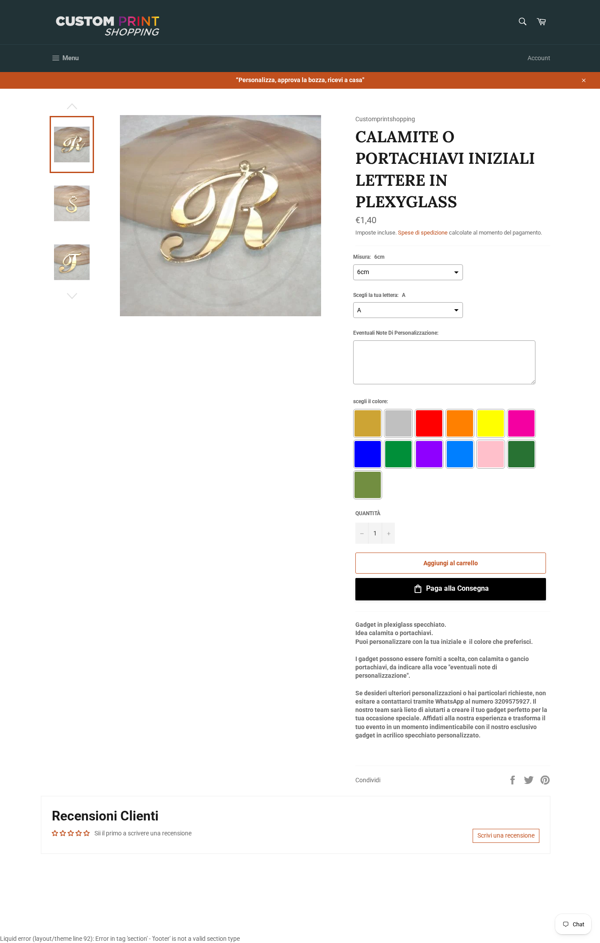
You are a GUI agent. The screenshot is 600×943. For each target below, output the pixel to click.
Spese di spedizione (423, 232)
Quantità (367, 513)
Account (539, 57)
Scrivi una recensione (506, 835)
